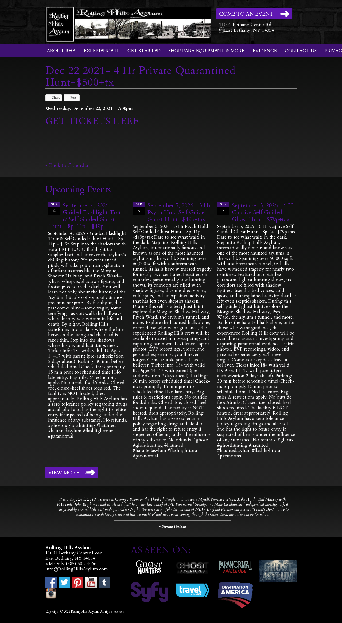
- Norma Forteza (172, 526)
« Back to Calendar (67, 165)
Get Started (144, 51)
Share (56, 97)
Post (73, 97)
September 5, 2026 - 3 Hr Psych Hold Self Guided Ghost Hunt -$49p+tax (179, 212)
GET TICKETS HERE (93, 121)
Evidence (264, 51)
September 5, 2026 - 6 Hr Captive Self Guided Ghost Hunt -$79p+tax (263, 212)
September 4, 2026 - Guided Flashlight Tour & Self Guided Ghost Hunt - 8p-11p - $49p (85, 216)
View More (63, 472)
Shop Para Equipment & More (206, 51)
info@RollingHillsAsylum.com (76, 569)
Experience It (101, 51)
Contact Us (301, 51)
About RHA (61, 51)
